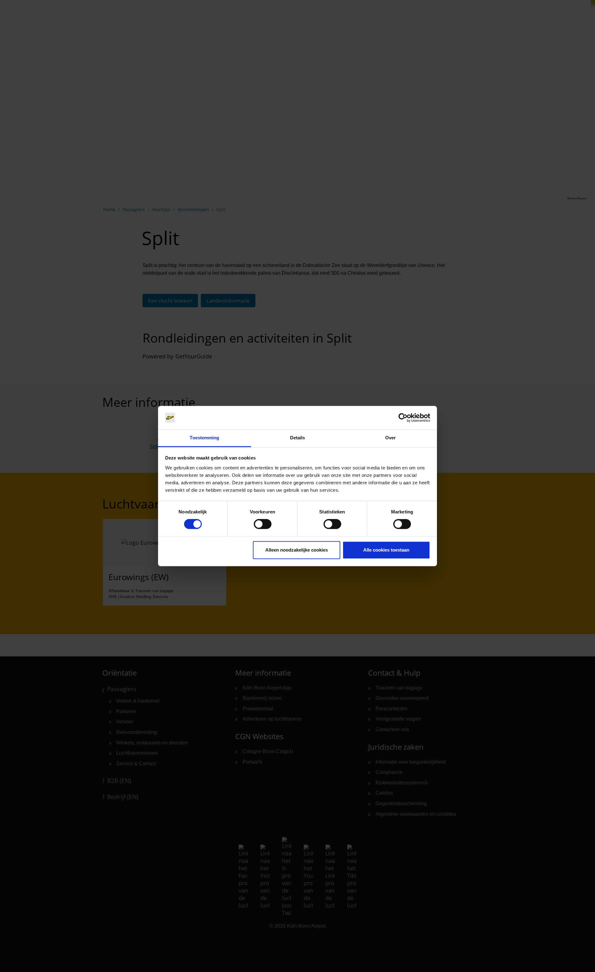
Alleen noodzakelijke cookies (296, 550)
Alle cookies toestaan (386, 550)
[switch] (262, 524)
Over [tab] (390, 438)
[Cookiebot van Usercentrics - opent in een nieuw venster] (403, 417)
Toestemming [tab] (204, 438)
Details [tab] (297, 438)
